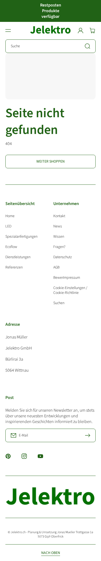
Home (10, 216)
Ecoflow (11, 247)
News (57, 226)
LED (8, 226)
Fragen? (59, 247)
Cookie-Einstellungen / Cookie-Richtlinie (70, 290)
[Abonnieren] (89, 435)
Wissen (58, 236)
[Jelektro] (50, 30)
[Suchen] (89, 46)
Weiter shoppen (50, 161)
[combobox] (50, 46)
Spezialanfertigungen (21, 236)
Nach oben (50, 552)
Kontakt (59, 216)
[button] (8, 30)
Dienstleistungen (17, 257)
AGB (56, 267)
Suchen (58, 302)
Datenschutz (62, 257)
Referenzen (14, 267)
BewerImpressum (66, 277)
